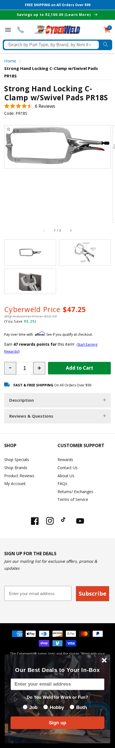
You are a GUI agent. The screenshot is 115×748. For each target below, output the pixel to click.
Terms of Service (73, 499)
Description (21, 400)
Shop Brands (15, 467)
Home (10, 61)
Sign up (57, 722)
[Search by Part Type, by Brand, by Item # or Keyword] (105, 45)
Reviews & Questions (31, 416)
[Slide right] (70, 230)
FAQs (62, 483)
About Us (66, 475)
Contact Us (68, 467)
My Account (15, 483)
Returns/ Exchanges (75, 491)
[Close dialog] (104, 660)
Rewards (65, 459)
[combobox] (51, 45)
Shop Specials (16, 459)
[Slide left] (44, 230)
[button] (29, 106)
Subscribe (92, 593)
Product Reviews (19, 475)
